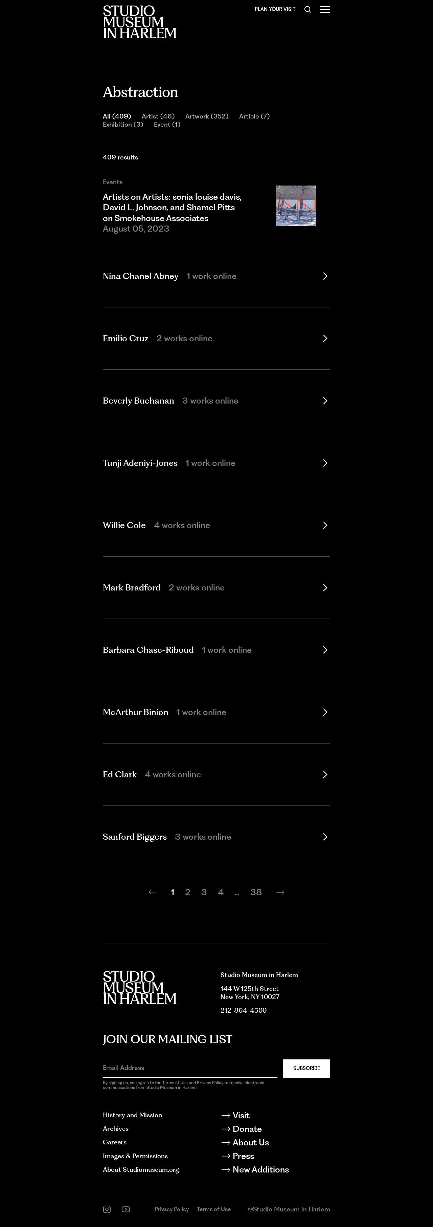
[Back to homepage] (139, 21)
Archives (116, 1129)
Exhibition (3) (123, 124)
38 (256, 892)
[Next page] (280, 892)
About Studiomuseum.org (141, 1170)
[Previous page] (152, 892)
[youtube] (126, 1209)
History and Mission (132, 1115)
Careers (115, 1142)
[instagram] (107, 1209)
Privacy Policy (172, 1209)
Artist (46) (158, 116)
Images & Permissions (135, 1156)
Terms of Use (214, 1209)
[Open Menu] (325, 9)
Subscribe (306, 1068)
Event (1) (167, 124)
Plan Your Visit (275, 9)
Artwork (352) (206, 116)
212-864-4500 (244, 1010)
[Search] (308, 9)
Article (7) (254, 116)
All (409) (117, 116)
